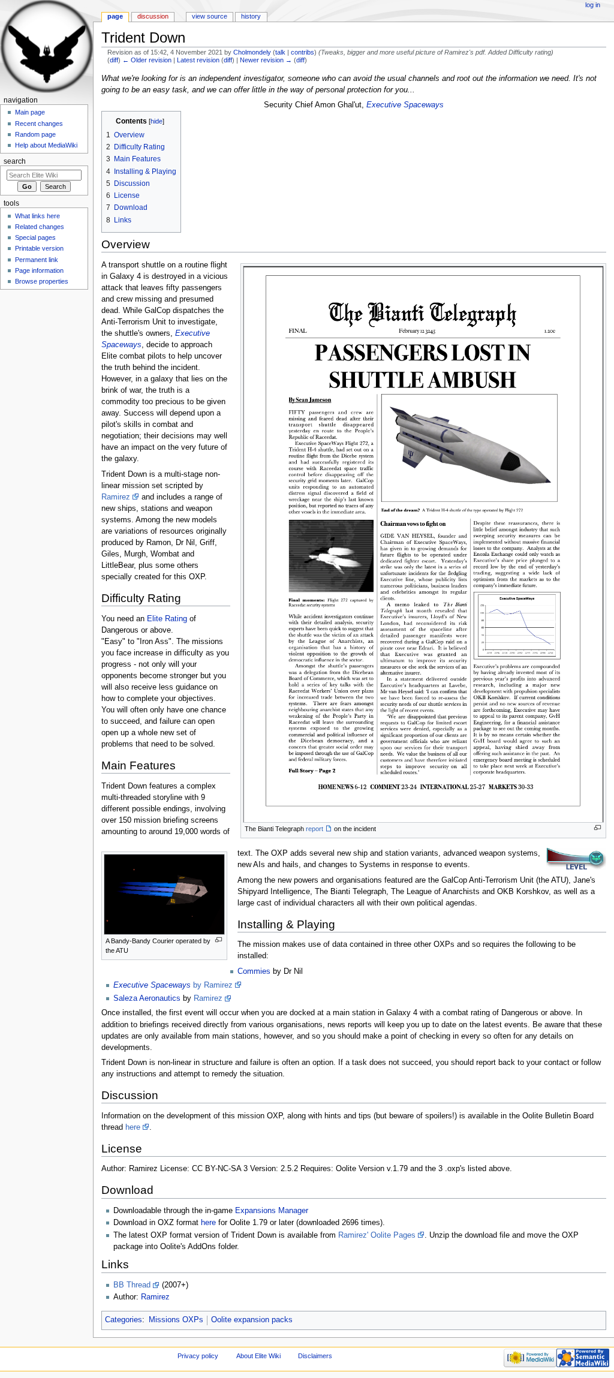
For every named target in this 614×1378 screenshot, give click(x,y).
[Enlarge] (597, 828)
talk (280, 52)
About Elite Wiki (258, 1355)
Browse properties (41, 281)
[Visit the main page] (46, 46)
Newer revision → (266, 60)
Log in (592, 4)
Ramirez (115, 497)
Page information (39, 270)
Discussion (152, 16)
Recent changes (39, 123)
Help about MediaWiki (46, 145)
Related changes (39, 226)
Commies (253, 971)
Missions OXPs (176, 1320)
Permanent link (36, 259)
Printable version (39, 248)
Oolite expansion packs (252, 1320)
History (251, 16)
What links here (37, 215)
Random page (35, 134)
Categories (123, 1320)
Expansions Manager (271, 1210)
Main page (30, 112)
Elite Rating (167, 619)
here (132, 1127)
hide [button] (156, 121)
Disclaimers (315, 1355)
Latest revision (198, 60)
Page (115, 16)
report (314, 828)
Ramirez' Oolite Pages (377, 1235)
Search (15, 161)
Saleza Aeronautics (146, 998)
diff (114, 60)
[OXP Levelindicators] (576, 859)
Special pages (35, 237)
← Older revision (146, 60)
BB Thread (132, 1285)
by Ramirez (213, 985)
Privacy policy (197, 1355)
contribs (302, 52)
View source (209, 16)
